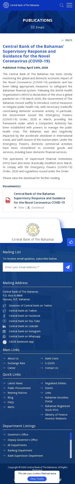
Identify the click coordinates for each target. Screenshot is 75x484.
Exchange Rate (16, 363)
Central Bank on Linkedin (23, 326)
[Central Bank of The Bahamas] (21, 7)
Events (49, 388)
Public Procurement (19, 388)
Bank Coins (51, 358)
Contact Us (51, 368)
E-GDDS (50, 363)
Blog (10, 397)
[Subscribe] (67, 267)
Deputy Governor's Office (23, 439)
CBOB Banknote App (21, 341)
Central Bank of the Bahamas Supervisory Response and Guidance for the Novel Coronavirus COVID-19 (39, 198)
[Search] (62, 5)
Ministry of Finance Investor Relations (56, 416)
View (21, 207)
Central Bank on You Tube (24, 321)
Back (68, 40)
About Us (13, 358)
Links (48, 392)
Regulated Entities (55, 383)
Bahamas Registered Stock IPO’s (57, 408)
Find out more (49, 473)
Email (40, 27)
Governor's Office (18, 434)
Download (37, 207)
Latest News (15, 383)
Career (11, 368)
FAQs (11, 402)
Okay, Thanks (37, 478)
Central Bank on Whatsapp (24, 336)
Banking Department (20, 450)
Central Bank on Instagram (25, 331)
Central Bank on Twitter (23, 310)
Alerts (11, 407)
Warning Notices (17, 392)
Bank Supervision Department (25, 455)
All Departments (17, 445)
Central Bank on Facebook (24, 315)
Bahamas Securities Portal (56, 399)
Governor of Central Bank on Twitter (30, 305)
